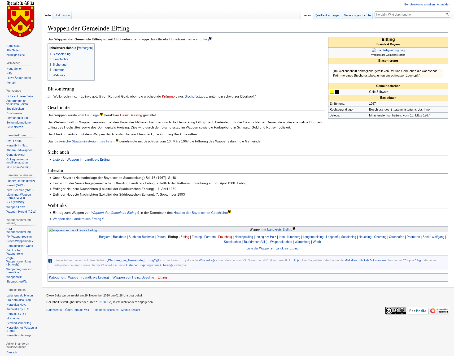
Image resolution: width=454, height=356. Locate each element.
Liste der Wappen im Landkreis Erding (81, 159)
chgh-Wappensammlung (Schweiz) (18, 261)
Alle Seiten (13, 50)
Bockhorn (119, 237)
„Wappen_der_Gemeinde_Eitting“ (131, 260)
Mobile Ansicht (130, 310)
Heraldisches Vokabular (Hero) (21, 329)
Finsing (197, 237)
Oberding (380, 237)
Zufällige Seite (15, 55)
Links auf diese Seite (19, 96)
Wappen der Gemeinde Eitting (113, 212)
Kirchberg (293, 237)
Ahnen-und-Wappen (19, 150)
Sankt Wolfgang (433, 237)
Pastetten (413, 237)
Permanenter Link (17, 118)
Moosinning (348, 237)
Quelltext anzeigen (327, 15)
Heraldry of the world (19, 246)
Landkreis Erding (279, 229)
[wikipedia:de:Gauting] (101, 113)
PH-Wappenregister (19, 236)
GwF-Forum (14, 141)
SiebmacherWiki (16, 281)
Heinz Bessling (131, 115)
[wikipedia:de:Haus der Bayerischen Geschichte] (229, 211)
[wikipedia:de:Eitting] (210, 37)
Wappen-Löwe (15, 207)
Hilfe (9, 73)
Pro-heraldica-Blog (18, 300)
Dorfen (161, 237)
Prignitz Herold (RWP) (20, 181)
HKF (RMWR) (15, 202)
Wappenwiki (14, 277)
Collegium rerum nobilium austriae (17, 161)
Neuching (365, 237)
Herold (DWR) (15, 185)
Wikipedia (205, 260)
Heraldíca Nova (16, 304)
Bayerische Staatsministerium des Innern (85, 141)
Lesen (307, 15)
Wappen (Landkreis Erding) (88, 277)
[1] (294, 260)
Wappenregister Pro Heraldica (19, 271)
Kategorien (57, 277)
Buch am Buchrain (141, 237)
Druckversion (14, 113)
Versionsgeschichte (357, 15)
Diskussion (62, 15)
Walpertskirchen (281, 242)
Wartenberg (302, 242)
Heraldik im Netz (17, 145)
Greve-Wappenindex (19, 241)
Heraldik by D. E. (17, 314)
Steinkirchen (232, 242)
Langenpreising (313, 237)
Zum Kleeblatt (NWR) (20, 190)
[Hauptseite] (21, 19)
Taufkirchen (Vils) (255, 242)
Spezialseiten (15, 108)
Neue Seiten (14, 68)
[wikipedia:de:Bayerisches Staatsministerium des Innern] (117, 140)
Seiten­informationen (19, 122)
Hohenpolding (244, 237)
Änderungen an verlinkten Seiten (17, 102)
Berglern (104, 237)
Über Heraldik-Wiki (77, 310)
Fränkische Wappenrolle (14, 252)
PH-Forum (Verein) (18, 167)
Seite (47, 15)
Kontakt (11, 82)
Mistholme (13, 318)
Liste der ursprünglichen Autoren (148, 265)
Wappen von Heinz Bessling (133, 277)
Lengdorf (332, 237)
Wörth (317, 242)
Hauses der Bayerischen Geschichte (201, 212)
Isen (282, 237)
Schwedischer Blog (18, 323)
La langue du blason (19, 295)
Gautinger (92, 115)
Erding (184, 237)
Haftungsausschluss (105, 310)
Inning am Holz (266, 237)
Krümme (168, 96)
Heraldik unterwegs (18, 335)
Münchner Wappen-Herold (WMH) (19, 196)
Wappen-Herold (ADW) (21, 211)
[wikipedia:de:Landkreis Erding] (293, 228)
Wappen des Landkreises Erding (77, 219)
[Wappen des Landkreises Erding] (73, 230)
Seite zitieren (14, 127)
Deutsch (11, 352)
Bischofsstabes (196, 96)
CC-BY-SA (104, 302)
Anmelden (443, 4)
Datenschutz (54, 310)
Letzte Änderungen (18, 78)
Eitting (204, 39)
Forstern (210, 237)
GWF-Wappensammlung (18, 230)
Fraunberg (225, 237)
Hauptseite (13, 45)
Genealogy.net (15, 154)
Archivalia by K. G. (18, 309)
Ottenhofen (396, 237)
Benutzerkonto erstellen (419, 4)
